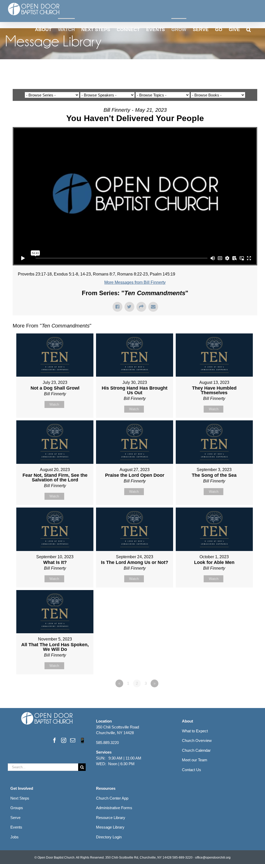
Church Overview (197, 740)
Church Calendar (196, 750)
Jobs (14, 837)
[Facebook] (54, 740)
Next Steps (19, 798)
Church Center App (112, 798)
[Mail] (72, 740)
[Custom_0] (82, 740)
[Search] (248, 29)
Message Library (110, 827)
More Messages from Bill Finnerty (135, 282)
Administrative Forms (114, 808)
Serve (15, 817)
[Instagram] (63, 740)
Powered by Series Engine (238, 697)
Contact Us (191, 770)
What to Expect (195, 731)
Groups (16, 808)
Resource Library (110, 817)
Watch (54, 404)
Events (16, 827)
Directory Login (109, 837)
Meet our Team (194, 760)
